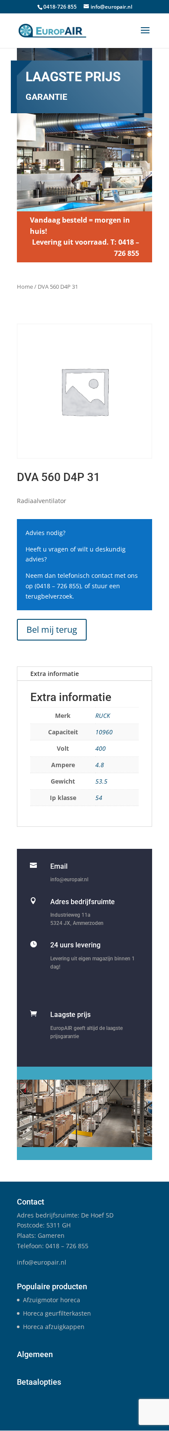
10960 (104, 732)
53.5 (101, 781)
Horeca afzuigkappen (53, 1327)
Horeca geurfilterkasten (57, 1313)
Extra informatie (54, 673)
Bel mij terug (51, 629)
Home (25, 286)
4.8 (99, 765)
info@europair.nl (69, 879)
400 (100, 748)
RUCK (102, 715)
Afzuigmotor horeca (51, 1300)
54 (98, 798)
